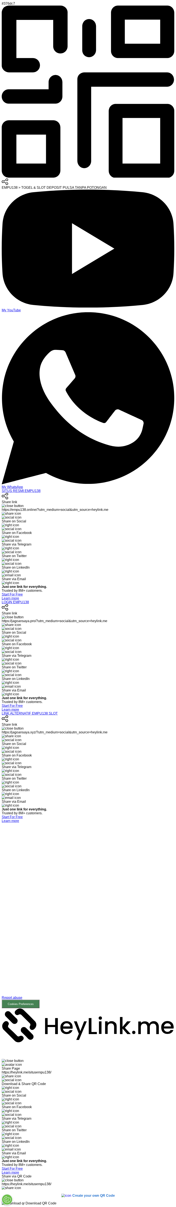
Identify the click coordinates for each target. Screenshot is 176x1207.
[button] (88, 915)
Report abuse (12, 997)
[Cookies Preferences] (7, 1199)
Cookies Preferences (21, 1004)
